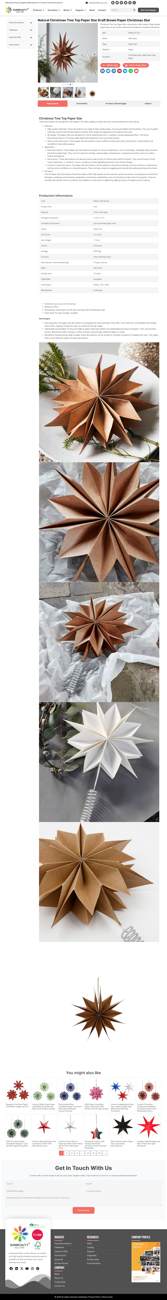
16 (99, 1153)
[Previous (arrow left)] (4, 650)
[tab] (52, 103)
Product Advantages (116, 104)
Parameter (82, 104)
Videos (148, 104)
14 (88, 1153)
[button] (62, 84)
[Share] (159, 2)
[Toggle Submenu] (31, 22)
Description (52, 104)
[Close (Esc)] (164, 2)
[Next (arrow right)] (162, 650)
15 (93, 1153)
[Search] (134, 10)
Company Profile (141, 1237)
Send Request (83, 1210)
